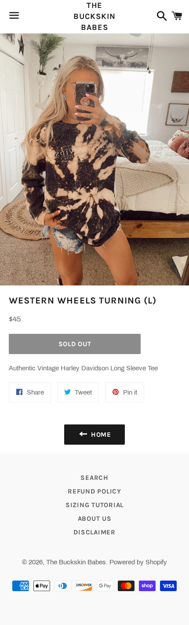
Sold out (74, 344)
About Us (95, 519)
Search (94, 478)
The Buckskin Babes (94, 16)
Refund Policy (94, 491)
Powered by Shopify (138, 562)
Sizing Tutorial (94, 505)
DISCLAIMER (94, 532)
